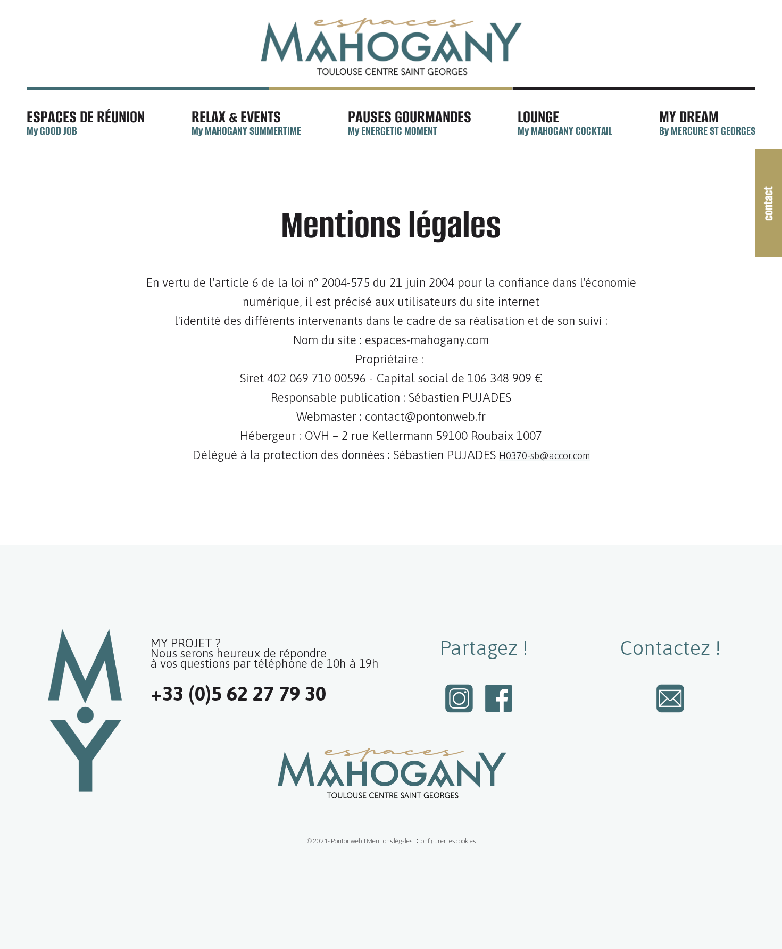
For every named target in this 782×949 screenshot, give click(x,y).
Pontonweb (346, 841)
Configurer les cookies (446, 841)
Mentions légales (389, 841)
